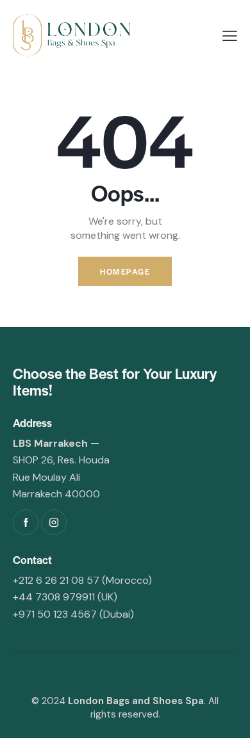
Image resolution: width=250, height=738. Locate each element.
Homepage (125, 271)
